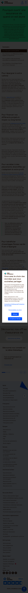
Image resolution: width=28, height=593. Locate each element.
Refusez (15, 314)
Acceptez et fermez (15, 319)
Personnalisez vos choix (15, 310)
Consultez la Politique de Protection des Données (14, 304)
